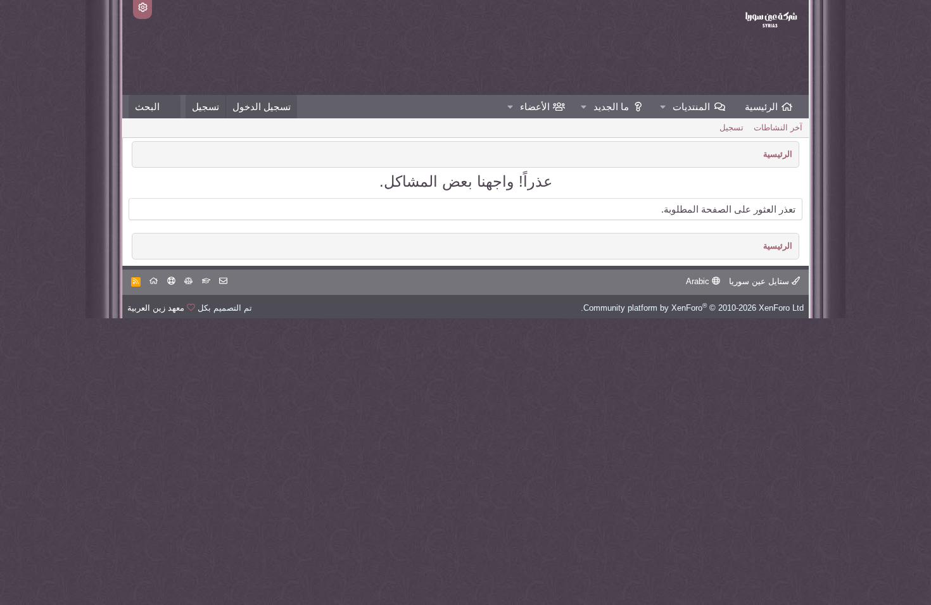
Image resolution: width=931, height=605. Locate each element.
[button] (663, 106)
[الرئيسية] (153, 281)
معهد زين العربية (155, 308)
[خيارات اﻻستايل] (142, 9)
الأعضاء (535, 106)
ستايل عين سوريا (760, 281)
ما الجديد (611, 106)
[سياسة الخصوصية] (188, 281)
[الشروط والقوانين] (206, 281)
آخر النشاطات (778, 127)
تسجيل (731, 127)
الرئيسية (761, 106)
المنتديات (691, 106)
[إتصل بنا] (223, 281)
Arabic (699, 281)
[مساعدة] (171, 281)
